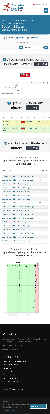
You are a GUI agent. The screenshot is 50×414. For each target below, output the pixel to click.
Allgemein (9, 38)
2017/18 (5, 210)
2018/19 (5, 207)
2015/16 (5, 218)
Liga (10, 170)
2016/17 (5, 214)
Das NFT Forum (8, 368)
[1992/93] (21, 47)
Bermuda (29, 122)
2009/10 (5, 241)
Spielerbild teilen (8, 375)
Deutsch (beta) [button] (41, 4)
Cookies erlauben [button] (38, 406)
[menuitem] (13, 314)
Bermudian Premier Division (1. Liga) (21, 176)
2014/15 (5, 222)
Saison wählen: (22, 43)
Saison (5, 170)
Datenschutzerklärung (10, 378)
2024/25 (5, 184)
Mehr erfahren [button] (9, 410)
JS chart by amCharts (13, 265)
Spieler (21, 38)
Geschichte (33, 38)
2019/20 (5, 203)
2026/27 (5, 176)
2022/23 (5, 191)
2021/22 (5, 195)
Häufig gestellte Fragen (10, 365)
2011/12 (5, 233)
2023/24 (5, 188)
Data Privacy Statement (10, 382)
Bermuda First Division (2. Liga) (19, 184)
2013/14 (5, 226)
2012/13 (5, 229)
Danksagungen (8, 371)
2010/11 (5, 237)
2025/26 (5, 180)
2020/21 (5, 199)
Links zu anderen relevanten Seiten (14, 361)
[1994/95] (46, 47)
